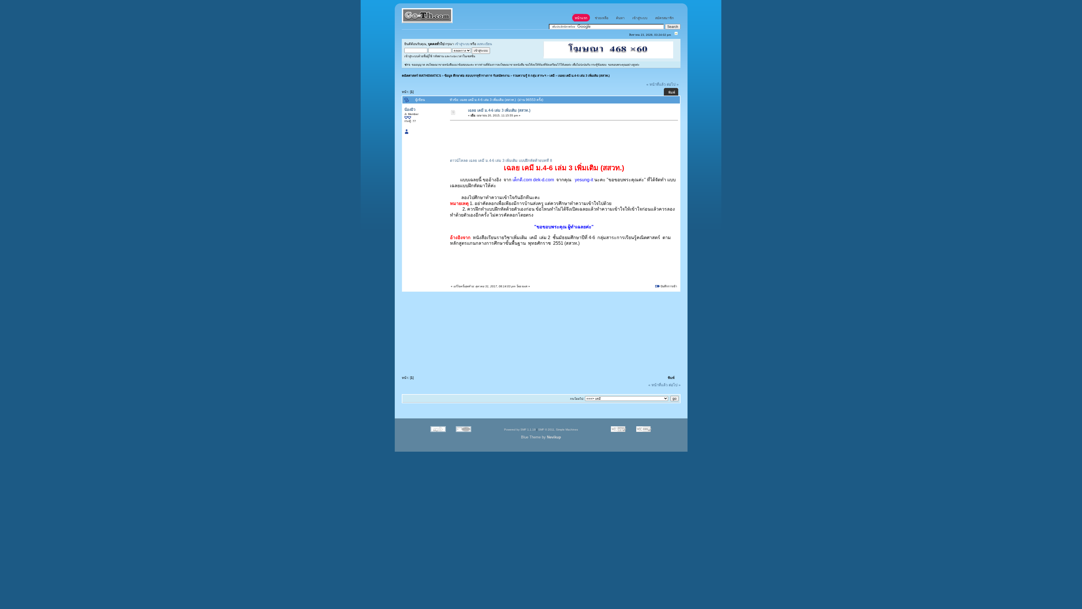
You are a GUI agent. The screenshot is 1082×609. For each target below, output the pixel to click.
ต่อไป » (673, 84)
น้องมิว (409, 109)
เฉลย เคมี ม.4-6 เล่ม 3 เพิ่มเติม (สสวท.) (584, 75)
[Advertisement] (553, 135)
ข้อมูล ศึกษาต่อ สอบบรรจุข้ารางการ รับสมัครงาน (476, 75)
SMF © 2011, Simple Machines (558, 429)
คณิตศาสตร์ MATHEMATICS (421, 75)
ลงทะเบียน (484, 44)
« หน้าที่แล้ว (656, 84)
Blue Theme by (541, 437)
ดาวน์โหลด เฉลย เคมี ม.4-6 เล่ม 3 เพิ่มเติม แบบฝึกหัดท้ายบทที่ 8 (501, 160)
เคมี (552, 75)
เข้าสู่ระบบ (462, 44)
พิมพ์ (671, 92)
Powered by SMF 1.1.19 (520, 429)
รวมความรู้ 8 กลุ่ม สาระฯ (529, 75)
